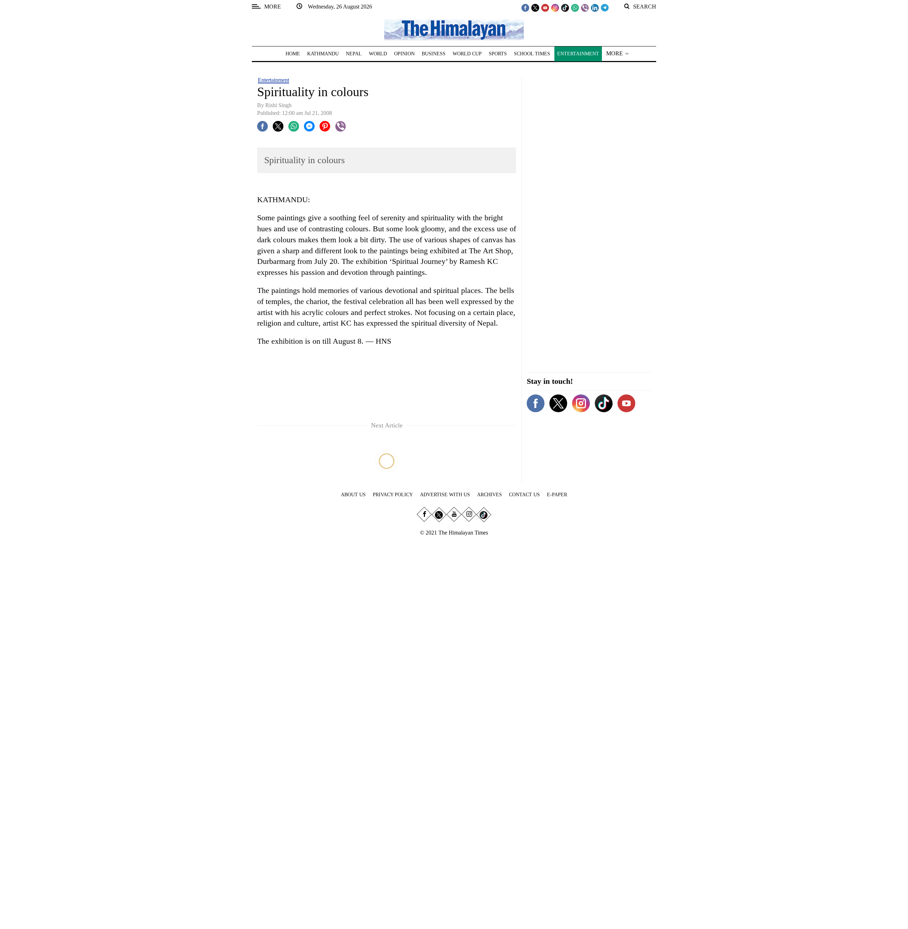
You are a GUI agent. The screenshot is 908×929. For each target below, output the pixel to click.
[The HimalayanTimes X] (535, 7)
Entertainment (273, 80)
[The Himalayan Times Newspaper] (454, 29)
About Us (353, 494)
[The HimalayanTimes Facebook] (525, 7)
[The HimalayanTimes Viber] (585, 7)
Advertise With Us (445, 494)
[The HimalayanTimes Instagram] (555, 7)
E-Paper (557, 494)
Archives (489, 494)
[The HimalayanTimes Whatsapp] (575, 7)
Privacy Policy (393, 494)
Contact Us (524, 494)
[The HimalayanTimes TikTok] (565, 7)
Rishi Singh (278, 105)
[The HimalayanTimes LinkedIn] (595, 7)
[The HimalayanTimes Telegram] (605, 7)
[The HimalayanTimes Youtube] (545, 7)
